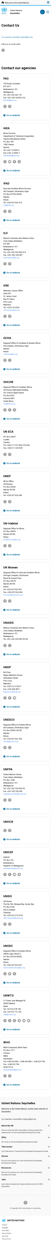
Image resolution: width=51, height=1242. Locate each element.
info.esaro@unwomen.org (13, 595)
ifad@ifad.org (8, 205)
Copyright (5, 1228)
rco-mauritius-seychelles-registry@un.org (16, 37)
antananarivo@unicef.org (12, 868)
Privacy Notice (6, 1233)
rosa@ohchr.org (9, 404)
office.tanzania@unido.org (13, 918)
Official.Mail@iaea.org (11, 156)
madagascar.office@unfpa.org (14, 794)
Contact (4, 1225)
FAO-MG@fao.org (9, 100)
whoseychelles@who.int (12, 1070)
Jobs (3, 1179)
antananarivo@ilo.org (11, 258)
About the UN (7, 1126)
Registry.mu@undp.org (11, 692)
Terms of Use (6, 1239)
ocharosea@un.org (10, 354)
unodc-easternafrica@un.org (14, 968)
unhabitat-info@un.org (11, 540)
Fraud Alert (5, 1230)
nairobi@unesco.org (10, 741)
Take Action (6, 1147)
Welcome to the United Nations (17, 3)
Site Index (5, 1236)
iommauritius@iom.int (11, 310)
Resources (6, 1168)
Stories (4, 1156)
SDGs (3, 1137)
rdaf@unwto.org (9, 1014)
